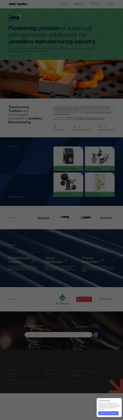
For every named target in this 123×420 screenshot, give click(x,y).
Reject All (113, 413)
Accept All (103, 413)
